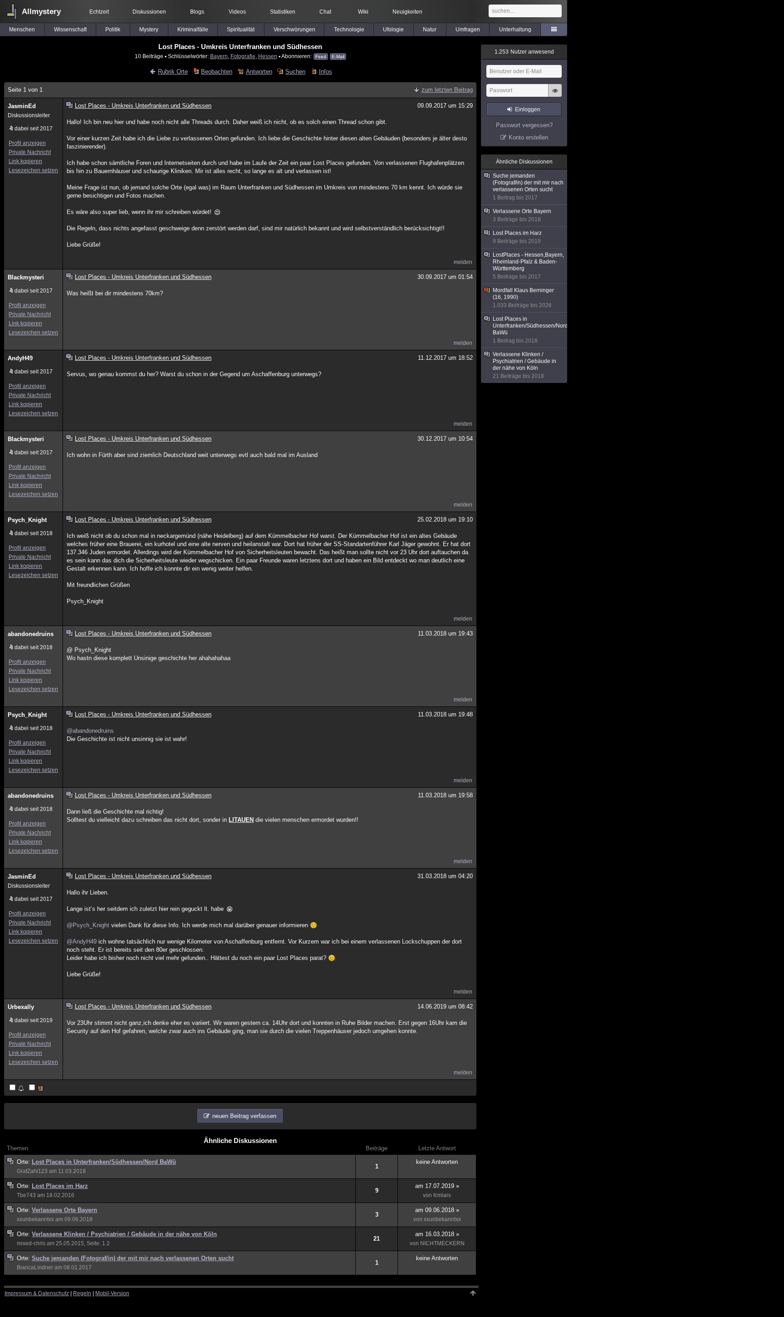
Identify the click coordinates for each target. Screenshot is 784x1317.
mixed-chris (31, 1243)
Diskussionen (149, 12)
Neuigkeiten (407, 12)
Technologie (349, 29)
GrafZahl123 (32, 1171)
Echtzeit (99, 12)
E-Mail (338, 56)
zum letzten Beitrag (447, 89)
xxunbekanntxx (35, 1219)
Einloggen (527, 109)
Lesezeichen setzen (33, 170)
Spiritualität (241, 29)
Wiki (363, 12)
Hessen (267, 56)
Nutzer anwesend (524, 52)
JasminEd (22, 106)
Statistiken (282, 12)
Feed (320, 56)
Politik (112, 29)
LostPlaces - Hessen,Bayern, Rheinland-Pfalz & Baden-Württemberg (528, 266)
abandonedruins (31, 634)
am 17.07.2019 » (437, 1186)
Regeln (82, 1293)
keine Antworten (437, 1161)
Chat (325, 12)
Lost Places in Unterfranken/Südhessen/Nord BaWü (104, 1161)
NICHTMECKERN (442, 1243)
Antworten (259, 71)
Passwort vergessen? (524, 125)
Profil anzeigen (27, 143)
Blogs (197, 12)
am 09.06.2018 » (437, 1210)
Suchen (295, 71)
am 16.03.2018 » (437, 1234)
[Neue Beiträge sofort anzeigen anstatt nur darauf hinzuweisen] (36, 1088)
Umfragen (468, 29)
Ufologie (393, 29)
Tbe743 (26, 1195)
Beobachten (216, 71)
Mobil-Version (112, 1293)
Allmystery (41, 11)
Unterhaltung (515, 29)
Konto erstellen (528, 137)
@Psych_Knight (88, 925)
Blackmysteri (26, 277)
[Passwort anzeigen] (555, 95)
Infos (325, 71)
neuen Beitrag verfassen (244, 1116)
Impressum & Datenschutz (37, 1293)
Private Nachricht (30, 152)
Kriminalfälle (192, 29)
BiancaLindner (35, 1267)
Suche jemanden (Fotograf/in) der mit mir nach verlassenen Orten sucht (133, 1258)
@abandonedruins (90, 730)
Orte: (24, 1161)
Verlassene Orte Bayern (64, 1210)
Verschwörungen (294, 29)
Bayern (219, 56)
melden (463, 262)
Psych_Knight (27, 520)
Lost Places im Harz (60, 1186)
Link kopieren (25, 161)
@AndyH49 (82, 941)
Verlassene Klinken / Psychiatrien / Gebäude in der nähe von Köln (124, 1234)
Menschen (22, 29)
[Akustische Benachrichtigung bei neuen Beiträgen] (17, 1088)
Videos (237, 12)
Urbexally (21, 1007)
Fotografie (242, 56)
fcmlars (442, 1195)
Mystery (148, 29)
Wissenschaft (70, 29)
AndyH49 (20, 358)
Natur (429, 29)
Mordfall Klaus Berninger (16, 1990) (523, 297)
